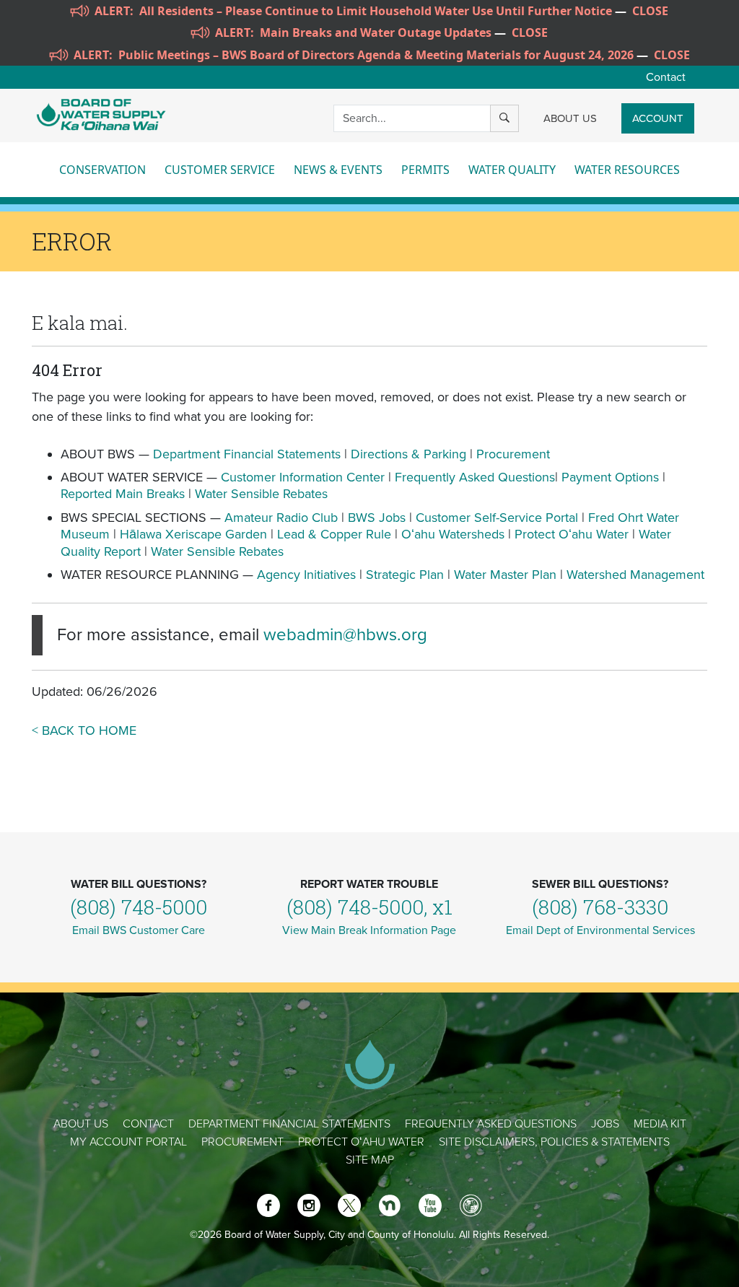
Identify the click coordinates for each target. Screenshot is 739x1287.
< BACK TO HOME (84, 730)
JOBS (605, 1124)
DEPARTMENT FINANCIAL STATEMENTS (289, 1124)
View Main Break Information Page (369, 930)
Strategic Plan (405, 575)
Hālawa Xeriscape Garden (193, 534)
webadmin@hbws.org (345, 634)
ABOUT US (570, 118)
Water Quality (512, 170)
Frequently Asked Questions (475, 477)
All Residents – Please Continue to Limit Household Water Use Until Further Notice (375, 11)
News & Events (338, 170)
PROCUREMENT (242, 1142)
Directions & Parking (408, 454)
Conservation (102, 170)
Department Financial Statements (247, 454)
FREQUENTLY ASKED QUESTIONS (491, 1124)
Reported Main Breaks (123, 494)
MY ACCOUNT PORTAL (128, 1142)
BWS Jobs (377, 517)
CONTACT (148, 1124)
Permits (425, 170)
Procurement (513, 454)
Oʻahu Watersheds (452, 534)
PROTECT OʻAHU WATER (361, 1142)
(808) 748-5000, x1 (369, 907)
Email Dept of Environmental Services (600, 930)
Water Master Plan (505, 575)
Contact (666, 77)
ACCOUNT (657, 118)
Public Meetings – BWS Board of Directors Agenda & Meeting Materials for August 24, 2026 (376, 55)
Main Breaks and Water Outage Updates (375, 32)
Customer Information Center (303, 477)
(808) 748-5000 (138, 907)
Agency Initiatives (306, 575)
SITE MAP (370, 1160)
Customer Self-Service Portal (497, 517)
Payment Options (610, 477)
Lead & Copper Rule (334, 534)
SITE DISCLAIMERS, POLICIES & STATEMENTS (554, 1142)
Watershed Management (635, 575)
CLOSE (650, 11)
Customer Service (220, 170)
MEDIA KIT (660, 1124)
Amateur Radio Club (281, 517)
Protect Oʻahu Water (573, 534)
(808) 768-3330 (600, 907)
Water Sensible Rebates (261, 494)
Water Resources (627, 170)
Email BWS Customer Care (138, 930)
